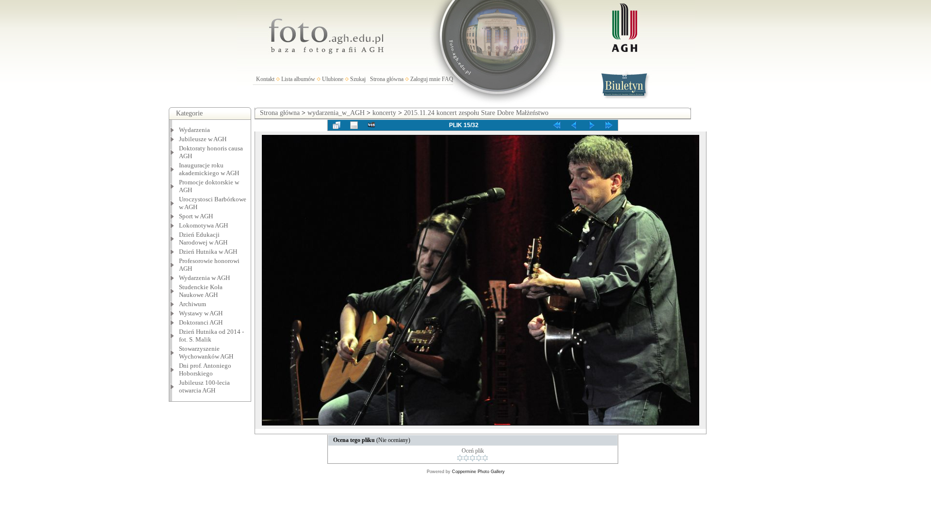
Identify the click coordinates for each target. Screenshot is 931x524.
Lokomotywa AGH (203, 225)
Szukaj (358, 79)
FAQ (447, 79)
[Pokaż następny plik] (591, 125)
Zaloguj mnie (425, 79)
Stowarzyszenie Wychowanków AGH (206, 352)
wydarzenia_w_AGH (336, 112)
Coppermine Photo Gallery (478, 471)
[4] (479, 458)
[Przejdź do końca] (609, 125)
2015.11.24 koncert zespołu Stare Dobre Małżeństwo (476, 112)
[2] (466, 458)
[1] (460, 458)
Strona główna (386, 79)
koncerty (384, 112)
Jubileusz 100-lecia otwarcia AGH (204, 386)
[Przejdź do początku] (556, 125)
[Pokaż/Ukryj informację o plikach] (354, 125)
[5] (485, 458)
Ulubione (332, 79)
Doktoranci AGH (201, 322)
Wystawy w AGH (201, 313)
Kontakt (265, 79)
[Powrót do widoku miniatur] (336, 125)
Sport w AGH (196, 216)
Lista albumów (298, 79)
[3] (472, 458)
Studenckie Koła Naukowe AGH (201, 290)
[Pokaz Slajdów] (371, 125)
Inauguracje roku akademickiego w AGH (209, 169)
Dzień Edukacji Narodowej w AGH (203, 238)
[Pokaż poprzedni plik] (574, 125)
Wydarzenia (194, 129)
